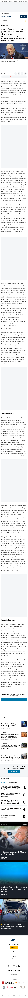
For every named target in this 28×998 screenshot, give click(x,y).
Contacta (14, 958)
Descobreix (4, 824)
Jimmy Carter (4, 710)
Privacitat (7, 975)
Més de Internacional (7, 718)
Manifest (14, 951)
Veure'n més (24, 824)
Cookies (22, 975)
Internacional (5, 20)
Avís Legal (12, 975)
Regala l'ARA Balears (14, 961)
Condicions (17, 975)
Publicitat (14, 956)
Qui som (14, 954)
